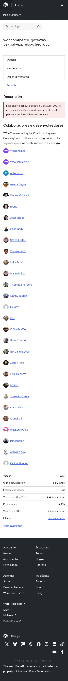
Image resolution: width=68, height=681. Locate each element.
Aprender (8, 575)
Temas (40, 553)
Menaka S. (16, 418)
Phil (12, 318)
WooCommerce (19, 162)
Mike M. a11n (18, 262)
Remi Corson (18, 340)
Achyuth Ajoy (18, 452)
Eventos (41, 581)
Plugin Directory (12, 14)
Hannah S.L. (17, 273)
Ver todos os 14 (56, 518)
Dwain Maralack (20, 195)
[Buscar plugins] (38, 26)
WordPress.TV (13, 593)
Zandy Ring (17, 362)
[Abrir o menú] (62, 5)
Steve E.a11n (18, 240)
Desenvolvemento (18, 76)
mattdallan (16, 407)
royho (13, 206)
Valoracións (14, 68)
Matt (8, 609)
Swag (41, 593)
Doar (40, 587)
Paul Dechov (18, 374)
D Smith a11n (18, 329)
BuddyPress (12, 621)
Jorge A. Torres (19, 396)
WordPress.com (14, 603)
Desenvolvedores (14, 587)
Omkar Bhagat (19, 463)
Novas (7, 553)
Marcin (14, 385)
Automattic (16, 173)
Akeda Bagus (18, 184)
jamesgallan (17, 440)
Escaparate (42, 547)
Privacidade (10, 564)
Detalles (12, 59)
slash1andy (16, 228)
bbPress (10, 615)
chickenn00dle (19, 429)
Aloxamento (10, 559)
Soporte (12, 85)
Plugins (40, 559)
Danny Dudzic (18, 295)
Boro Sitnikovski (20, 351)
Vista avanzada (12, 525)
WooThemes (17, 150)
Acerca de (9, 547)
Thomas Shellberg (21, 284)
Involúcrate (42, 575)
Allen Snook (17, 217)
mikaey (14, 307)
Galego (15, 636)
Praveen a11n (18, 251)
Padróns (41, 564)
